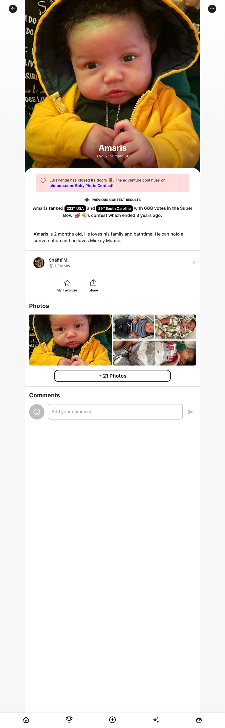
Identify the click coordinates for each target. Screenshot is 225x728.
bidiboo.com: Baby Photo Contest (80, 185)
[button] (13, 8)
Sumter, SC (120, 156)
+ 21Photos (112, 376)
